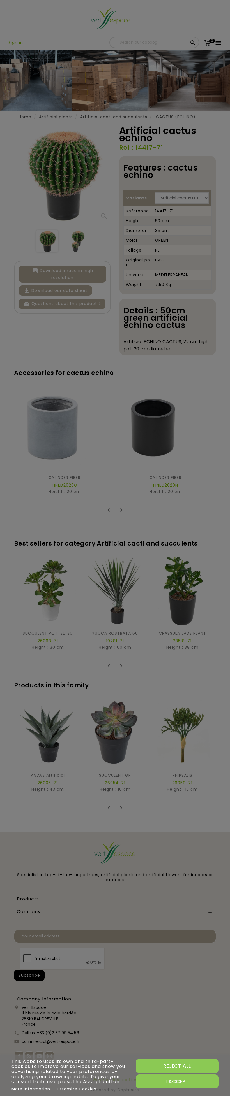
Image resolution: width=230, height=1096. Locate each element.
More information (32, 1089)
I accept (176, 1081)
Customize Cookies (75, 1089)
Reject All (177, 1065)
